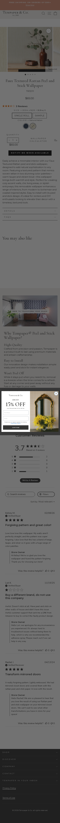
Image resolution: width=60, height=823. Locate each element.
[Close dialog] (56, 393)
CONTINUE (15, 427)
